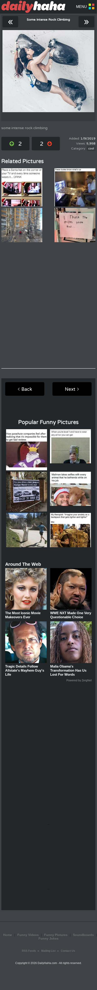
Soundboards (83, 935)
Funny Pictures (56, 935)
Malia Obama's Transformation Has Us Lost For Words (68, 670)
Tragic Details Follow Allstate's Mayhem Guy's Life (24, 670)
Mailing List (48, 950)
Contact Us (68, 950)
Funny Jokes (48, 938)
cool (91, 148)
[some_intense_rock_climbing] (48, 71)
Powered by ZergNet (79, 680)
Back (26, 389)
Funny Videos (28, 935)
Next (70, 389)
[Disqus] (48, 305)
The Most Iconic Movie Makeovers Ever (23, 615)
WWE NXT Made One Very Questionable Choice (70, 615)
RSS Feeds (29, 950)
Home (7, 935)
